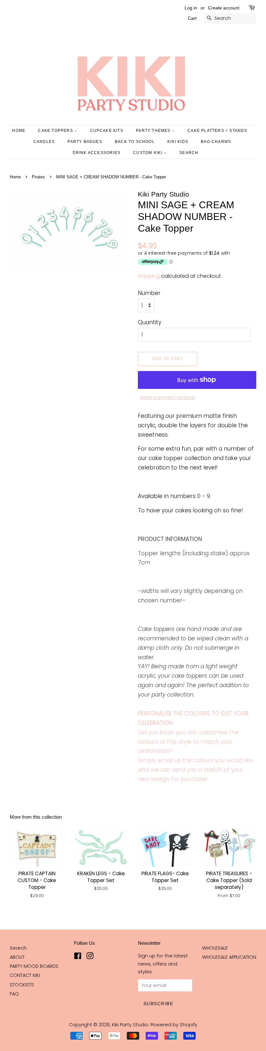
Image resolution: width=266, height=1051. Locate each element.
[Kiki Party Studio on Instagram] (89, 957)
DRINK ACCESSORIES (96, 152)
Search (18, 948)
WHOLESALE (215, 948)
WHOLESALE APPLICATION (229, 957)
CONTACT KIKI (25, 975)
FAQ (14, 994)
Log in (191, 7)
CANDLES (44, 141)
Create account (223, 7)
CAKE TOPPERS (56, 130)
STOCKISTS (22, 984)
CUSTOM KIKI (148, 152)
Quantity (149, 322)
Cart (192, 18)
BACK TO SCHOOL (135, 141)
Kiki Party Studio (130, 1024)
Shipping (149, 276)
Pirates (38, 176)
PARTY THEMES (154, 130)
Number (149, 293)
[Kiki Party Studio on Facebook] (77, 957)
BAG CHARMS (216, 141)
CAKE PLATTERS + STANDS (217, 130)
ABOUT (17, 957)
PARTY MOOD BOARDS (34, 966)
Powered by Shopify (174, 1024)
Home (18, 130)
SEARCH (188, 152)
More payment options (167, 397)
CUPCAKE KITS (106, 130)
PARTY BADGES (84, 141)
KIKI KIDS (177, 141)
